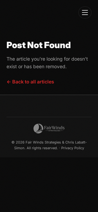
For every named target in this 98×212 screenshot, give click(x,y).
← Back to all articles (30, 82)
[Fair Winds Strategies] (49, 128)
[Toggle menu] (84, 12)
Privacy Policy (72, 148)
